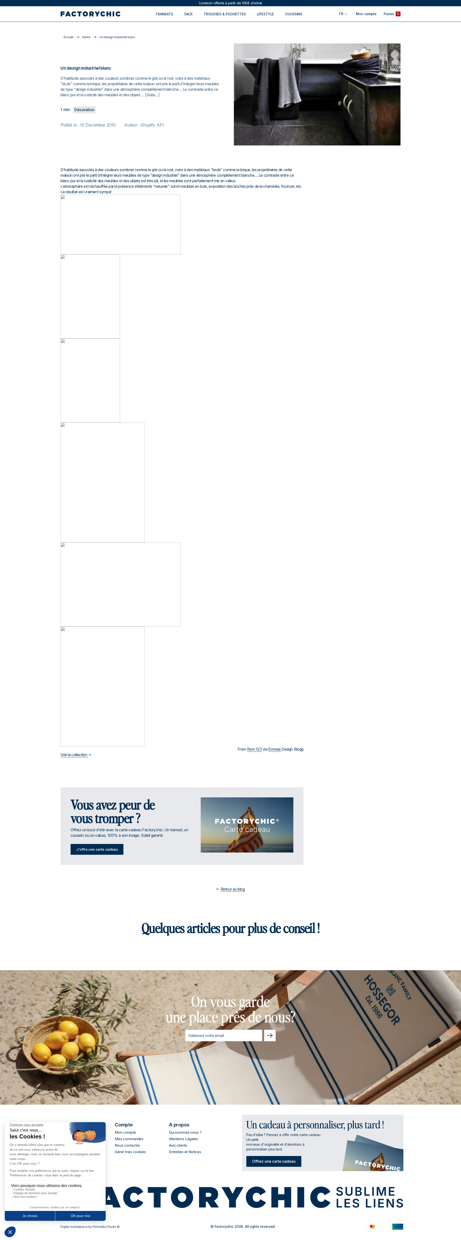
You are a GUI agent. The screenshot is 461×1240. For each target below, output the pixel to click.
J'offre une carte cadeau (97, 849)
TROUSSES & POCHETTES (225, 14)
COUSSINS (293, 14)
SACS (188, 14)
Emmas (274, 749)
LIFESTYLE (265, 14)
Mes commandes (129, 1139)
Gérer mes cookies (130, 1152)
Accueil (68, 37)
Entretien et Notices (185, 1152)
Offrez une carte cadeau (274, 1161)
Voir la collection (74, 754)
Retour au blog (233, 889)
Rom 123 (254, 749)
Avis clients (178, 1145)
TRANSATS (164, 14)
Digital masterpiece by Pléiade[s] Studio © (90, 1226)
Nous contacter (127, 1145)
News (86, 37)
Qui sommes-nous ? (185, 1132)
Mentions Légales (183, 1139)
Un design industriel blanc (117, 37)
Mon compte (125, 1132)
